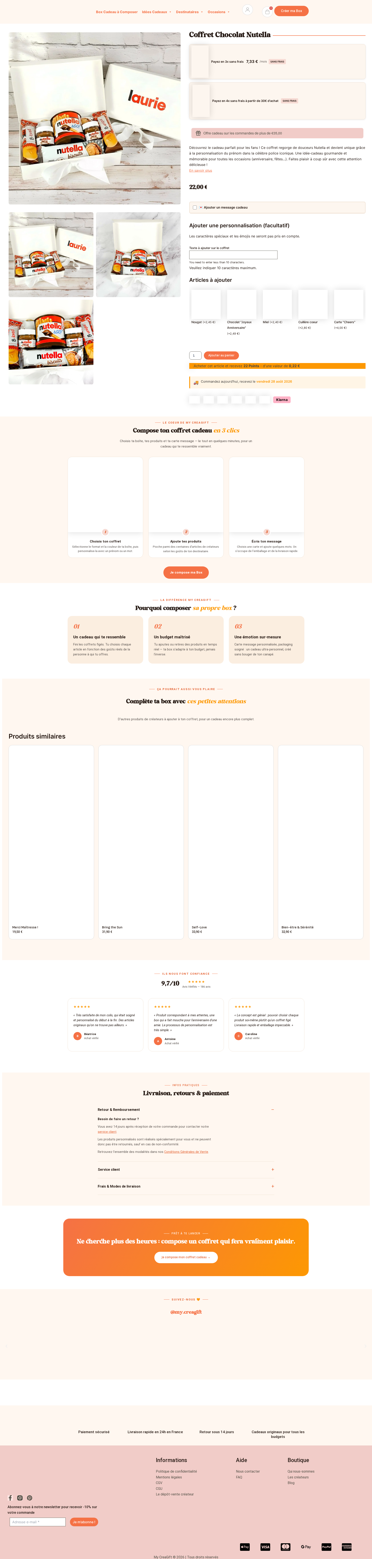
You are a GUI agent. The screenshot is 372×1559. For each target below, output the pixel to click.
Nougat (196, 322)
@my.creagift (186, 1312)
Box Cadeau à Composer (117, 12)
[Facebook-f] (10, 1498)
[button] (6, 1346)
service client (107, 1132)
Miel (266, 322)
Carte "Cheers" (344, 322)
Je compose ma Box (186, 572)
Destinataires (187, 12)
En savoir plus (200, 170)
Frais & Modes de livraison (119, 1186)
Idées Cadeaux (154, 12)
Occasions (216, 12)
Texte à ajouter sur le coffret (209, 248)
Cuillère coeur (308, 322)
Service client (109, 1170)
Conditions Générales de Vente (186, 1152)
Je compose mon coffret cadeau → (186, 1257)
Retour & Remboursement (119, 1110)
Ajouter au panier (221, 355)
